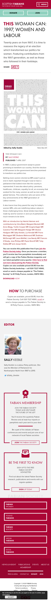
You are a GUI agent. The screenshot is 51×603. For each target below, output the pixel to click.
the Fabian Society (25, 442)
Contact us (24, 574)
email (39, 299)
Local (10, 550)
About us (45, 564)
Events (35, 564)
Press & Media (13, 574)
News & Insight (9, 564)
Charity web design (20, 586)
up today (25, 489)
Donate (13, 13)
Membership (25, 567)
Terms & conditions (21, 588)
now (11, 278)
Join (37, 13)
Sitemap (34, 590)
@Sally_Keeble (13, 375)
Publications (24, 564)
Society (9, 528)
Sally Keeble (13, 157)
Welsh (10, 539)
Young (10, 516)
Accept (11, 597)
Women (9, 505)
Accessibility (25, 590)
